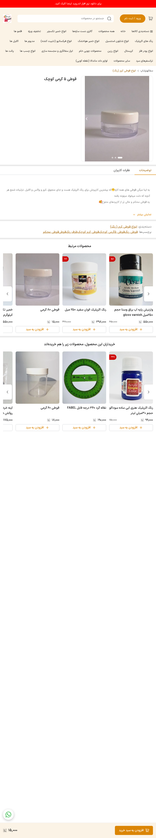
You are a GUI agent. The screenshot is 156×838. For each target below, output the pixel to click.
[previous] (148, 293)
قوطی (62, 232)
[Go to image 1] (120, 157)
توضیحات (145, 170)
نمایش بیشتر (144, 215)
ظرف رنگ (71, 232)
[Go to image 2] (115, 157)
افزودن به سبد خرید (131, 830)
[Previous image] (86, 119)
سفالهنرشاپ (146, 71)
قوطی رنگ (131, 232)
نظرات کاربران (122, 170)
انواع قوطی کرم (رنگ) (124, 71)
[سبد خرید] (150, 18)
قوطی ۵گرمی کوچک (112, 232)
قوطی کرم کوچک (88, 232)
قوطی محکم (51, 232)
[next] (7, 293)
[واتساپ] (8, 814)
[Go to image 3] (112, 157)
